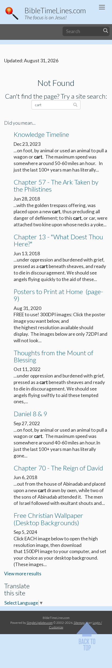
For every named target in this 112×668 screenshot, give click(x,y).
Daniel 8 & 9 (30, 414)
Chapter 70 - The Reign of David (58, 468)
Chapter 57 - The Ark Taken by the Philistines (56, 185)
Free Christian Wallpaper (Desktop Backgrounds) (48, 518)
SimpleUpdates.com (40, 622)
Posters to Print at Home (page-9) (58, 295)
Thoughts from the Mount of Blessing (53, 356)
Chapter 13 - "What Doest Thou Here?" (58, 240)
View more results (22, 573)
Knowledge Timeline (41, 134)
